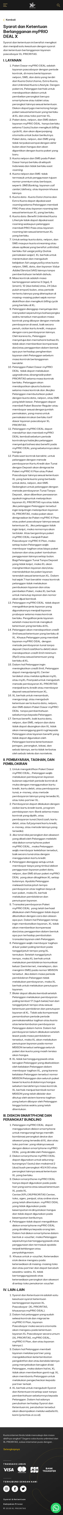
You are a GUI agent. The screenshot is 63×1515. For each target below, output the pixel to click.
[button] (31, 20)
